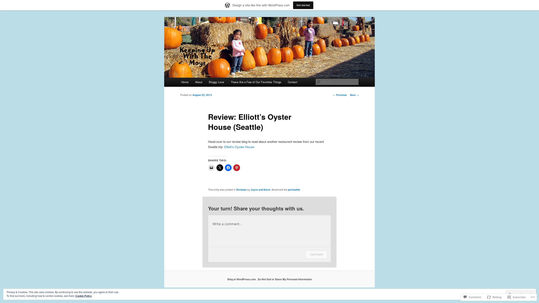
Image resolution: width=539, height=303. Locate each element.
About (198, 82)
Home (184, 82)
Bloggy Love (216, 82)
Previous (340, 95)
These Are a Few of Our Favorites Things (256, 82)
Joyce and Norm (260, 189)
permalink (294, 189)
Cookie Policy (83, 296)
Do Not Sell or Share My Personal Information (285, 279)
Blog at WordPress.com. (241, 279)
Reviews (241, 189)
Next (354, 95)
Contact (292, 82)
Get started (303, 5)
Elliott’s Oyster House (239, 147)
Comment (316, 254)
